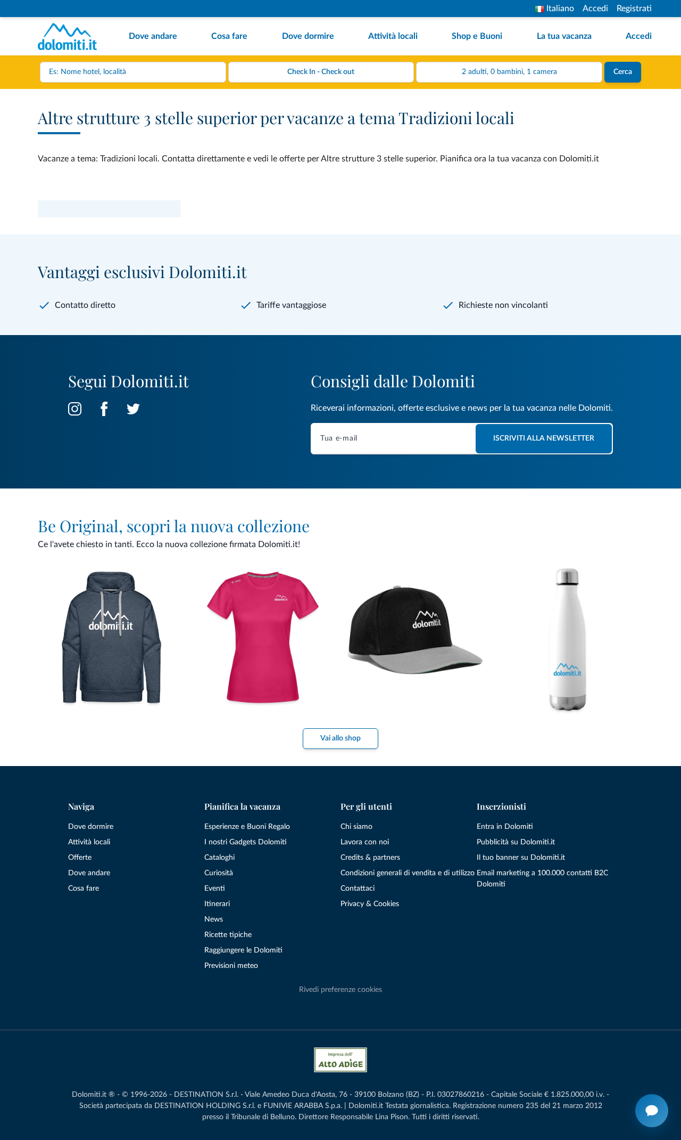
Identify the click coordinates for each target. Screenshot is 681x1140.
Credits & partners (370, 857)
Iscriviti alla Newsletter (543, 438)
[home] (70, 36)
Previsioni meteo (231, 966)
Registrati (634, 8)
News (213, 919)
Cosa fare (229, 36)
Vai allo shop (340, 738)
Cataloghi (219, 857)
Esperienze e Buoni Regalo (247, 826)
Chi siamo (356, 826)
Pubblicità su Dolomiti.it (516, 842)
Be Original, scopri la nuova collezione (174, 525)
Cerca (622, 72)
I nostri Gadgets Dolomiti (245, 842)
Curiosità (218, 873)
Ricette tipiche (228, 935)
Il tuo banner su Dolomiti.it (521, 857)
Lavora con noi (364, 842)
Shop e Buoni (477, 36)
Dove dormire (308, 36)
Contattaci (357, 888)
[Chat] (651, 1110)
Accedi (595, 8)
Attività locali (393, 36)
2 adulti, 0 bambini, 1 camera (509, 72)
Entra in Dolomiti (505, 826)
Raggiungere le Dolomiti (243, 950)
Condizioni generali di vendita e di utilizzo (407, 873)
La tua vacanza (564, 36)
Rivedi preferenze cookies (340, 990)
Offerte (80, 857)
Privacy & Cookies (369, 904)
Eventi (214, 888)
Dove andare (153, 36)
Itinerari (217, 904)
